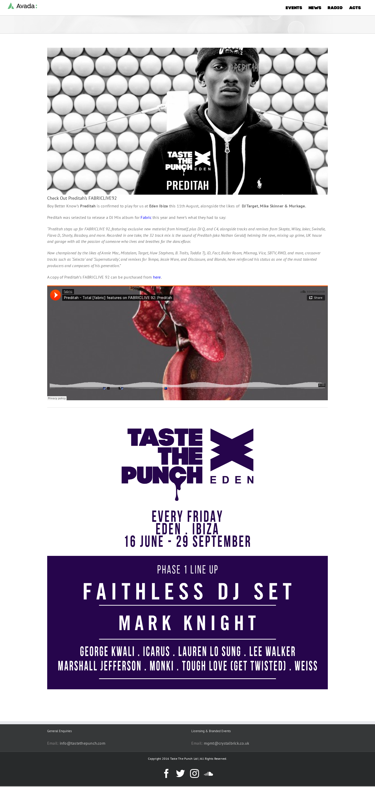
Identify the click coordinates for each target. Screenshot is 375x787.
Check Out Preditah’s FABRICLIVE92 (82, 198)
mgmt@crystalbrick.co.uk (226, 743)
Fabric (146, 217)
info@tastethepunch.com (82, 743)
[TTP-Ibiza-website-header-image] (187, 415)
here (157, 277)
